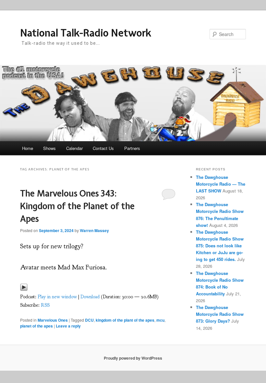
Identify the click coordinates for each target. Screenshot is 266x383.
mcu (160, 320)
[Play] (24, 289)
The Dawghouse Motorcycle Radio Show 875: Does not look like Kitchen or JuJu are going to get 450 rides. (220, 246)
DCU (89, 320)
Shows (49, 148)
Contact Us (103, 148)
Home (27, 148)
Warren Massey (94, 230)
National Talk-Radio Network (85, 32)
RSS (45, 305)
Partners (132, 148)
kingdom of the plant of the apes (125, 320)
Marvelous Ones (53, 320)
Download (90, 297)
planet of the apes (36, 326)
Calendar (74, 148)
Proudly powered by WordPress (133, 358)
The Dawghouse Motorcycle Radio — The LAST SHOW (220, 184)
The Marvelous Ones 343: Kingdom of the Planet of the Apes (77, 206)
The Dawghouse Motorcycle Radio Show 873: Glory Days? (220, 314)
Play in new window (57, 297)
